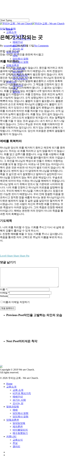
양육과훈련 (12, 420)
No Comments (41, 45)
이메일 (4, 292)
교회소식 (18, 439)
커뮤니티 (11, 436)
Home (9, 383)
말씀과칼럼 (12, 406)
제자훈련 (18, 426)
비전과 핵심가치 (22, 393)
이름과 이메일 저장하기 (16, 302)
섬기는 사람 (19, 400)
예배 (15, 410)
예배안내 (18, 396)
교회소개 (11, 386)
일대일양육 (19, 423)
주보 (15, 443)
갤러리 (16, 446)
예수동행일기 (20, 433)
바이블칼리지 (20, 429)
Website (4, 296)
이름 (3, 289)
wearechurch (10, 45)
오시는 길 (18, 403)
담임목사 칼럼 (8, 28)
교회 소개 (18, 390)
